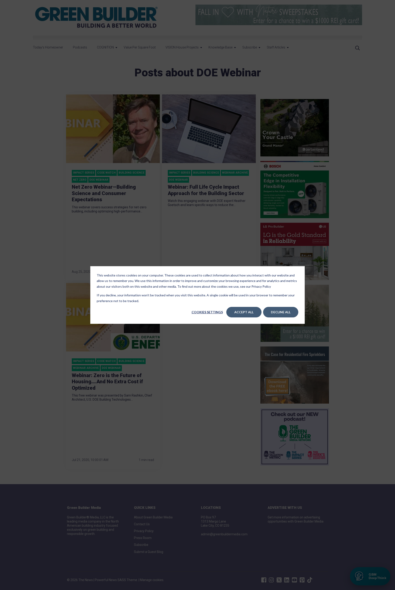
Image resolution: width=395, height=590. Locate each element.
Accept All (244, 312)
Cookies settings (207, 312)
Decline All (281, 312)
